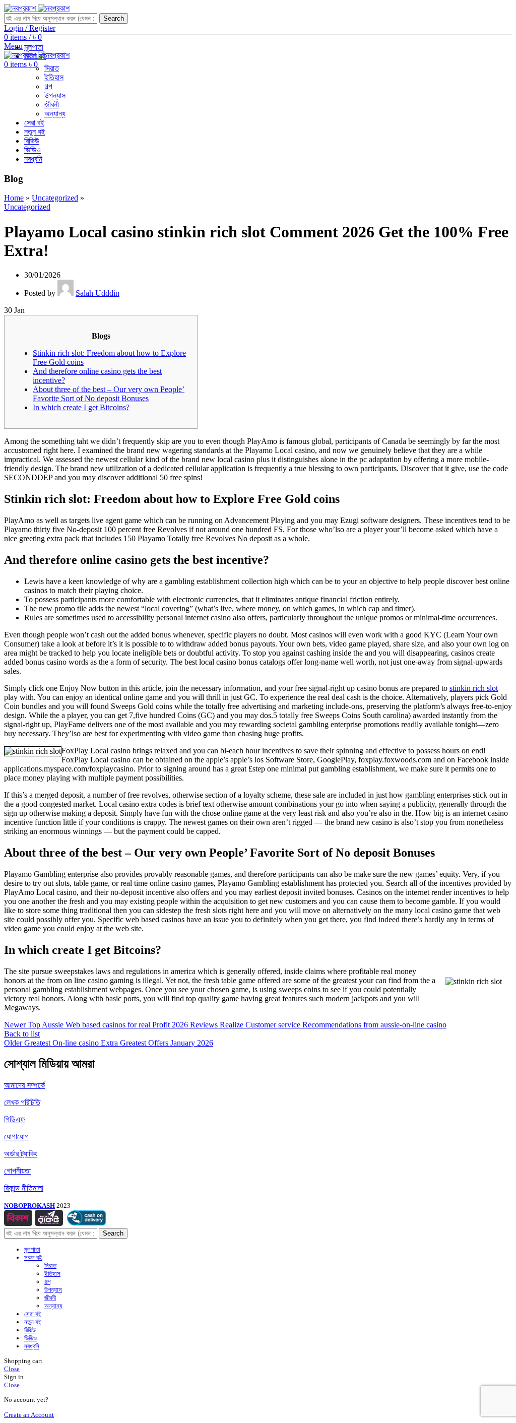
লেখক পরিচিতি (22, 1102)
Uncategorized (55, 197)
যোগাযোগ (16, 1136)
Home (14, 197)
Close (12, 1369)
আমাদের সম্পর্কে (24, 1085)
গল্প (48, 86)
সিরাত (51, 68)
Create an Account (29, 1414)
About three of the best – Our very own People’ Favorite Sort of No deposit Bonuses (108, 394)
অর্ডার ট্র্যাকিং (20, 1153)
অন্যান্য (55, 113)
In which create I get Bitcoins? (81, 407)
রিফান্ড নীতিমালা (23, 1188)
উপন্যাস (55, 95)
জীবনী (51, 104)
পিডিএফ (14, 1119)
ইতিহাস (53, 77)
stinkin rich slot (473, 688)
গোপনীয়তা (17, 1171)
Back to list (22, 1033)
